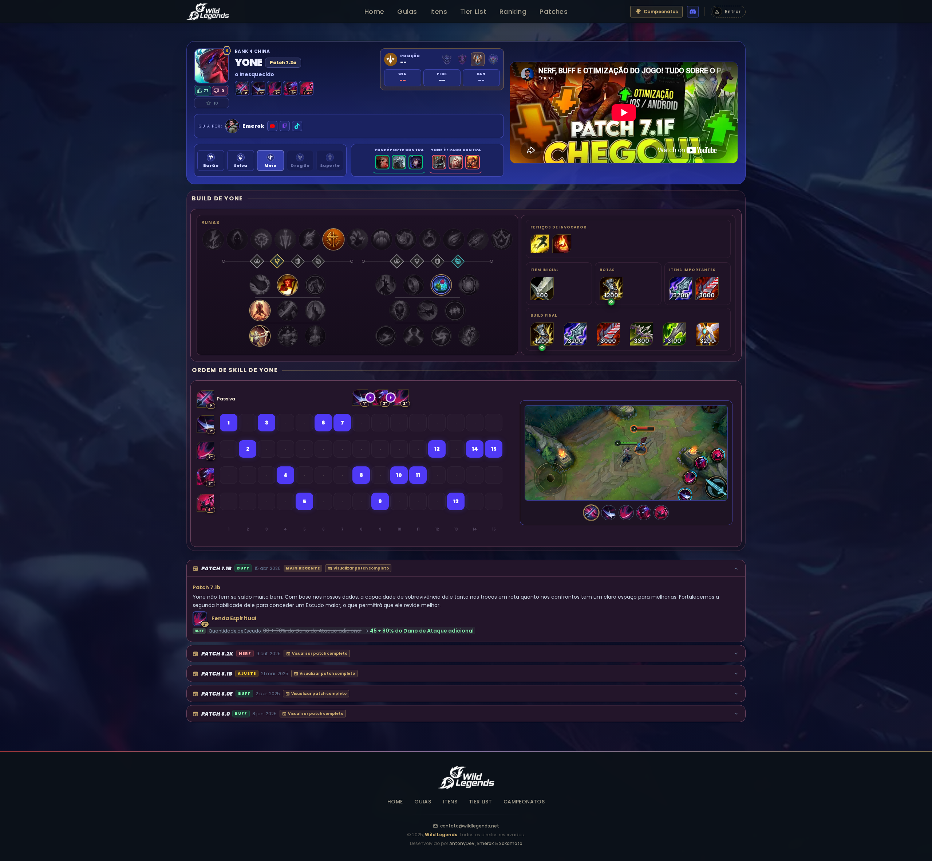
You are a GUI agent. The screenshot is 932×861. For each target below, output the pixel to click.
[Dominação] (257, 261)
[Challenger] (478, 59)
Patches (554, 11)
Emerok (486, 843)
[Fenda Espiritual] (626, 512)
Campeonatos (661, 11)
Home (374, 11)
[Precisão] (277, 261)
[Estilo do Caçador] (591, 512)
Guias (407, 11)
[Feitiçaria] (318, 261)
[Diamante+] (447, 59)
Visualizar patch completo (361, 568)
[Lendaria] (493, 59)
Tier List (473, 11)
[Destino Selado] (661, 512)
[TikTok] (297, 126)
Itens (438, 11)
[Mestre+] (462, 59)
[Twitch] (285, 126)
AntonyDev (462, 843)
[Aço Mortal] (608, 512)
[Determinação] (298, 261)
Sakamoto (510, 843)
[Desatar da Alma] (643, 512)
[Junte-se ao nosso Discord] (693, 11)
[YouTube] (272, 126)
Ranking (512, 11)
